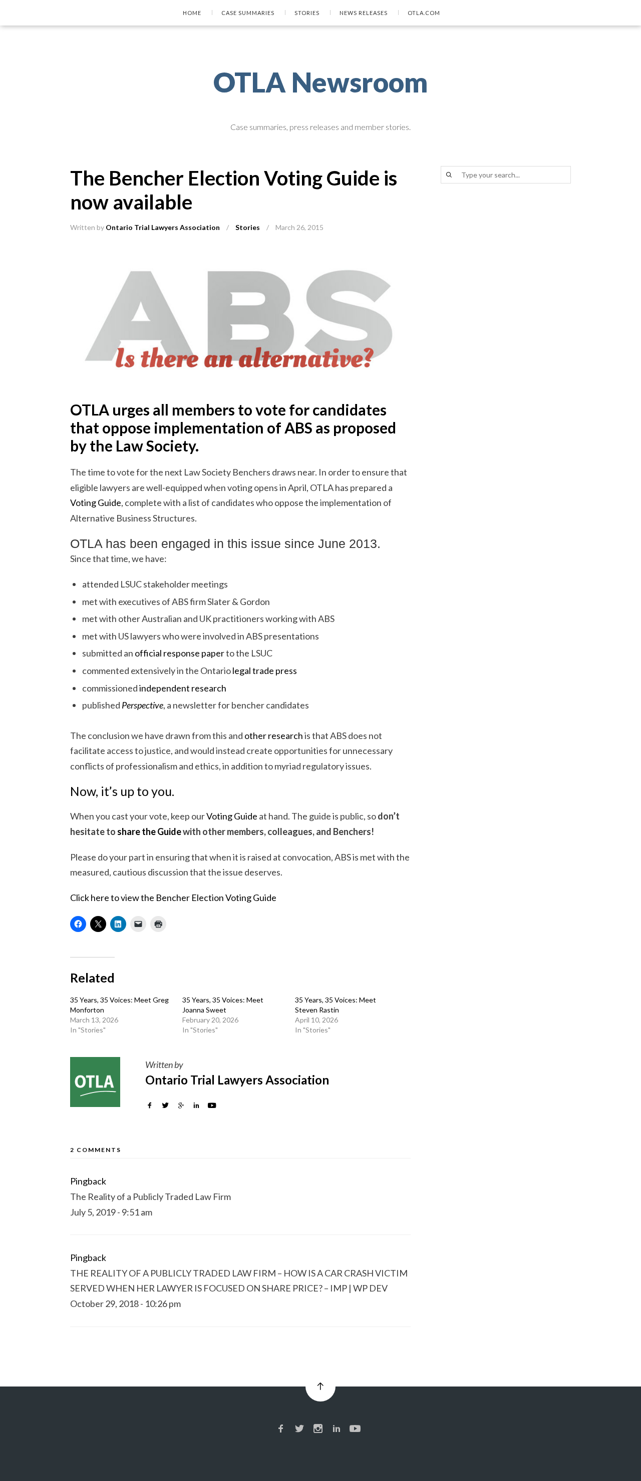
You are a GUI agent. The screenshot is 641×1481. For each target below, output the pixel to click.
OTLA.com (424, 13)
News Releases (364, 13)
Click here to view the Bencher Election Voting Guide (173, 897)
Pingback (88, 1181)
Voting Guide (95, 502)
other (255, 735)
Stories (306, 13)
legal (241, 670)
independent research (182, 688)
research (285, 735)
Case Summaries (247, 13)
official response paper (179, 653)
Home (192, 13)
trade (263, 670)
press (286, 670)
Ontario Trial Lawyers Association (163, 227)
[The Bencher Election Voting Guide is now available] (240, 258)
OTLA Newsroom (320, 82)
